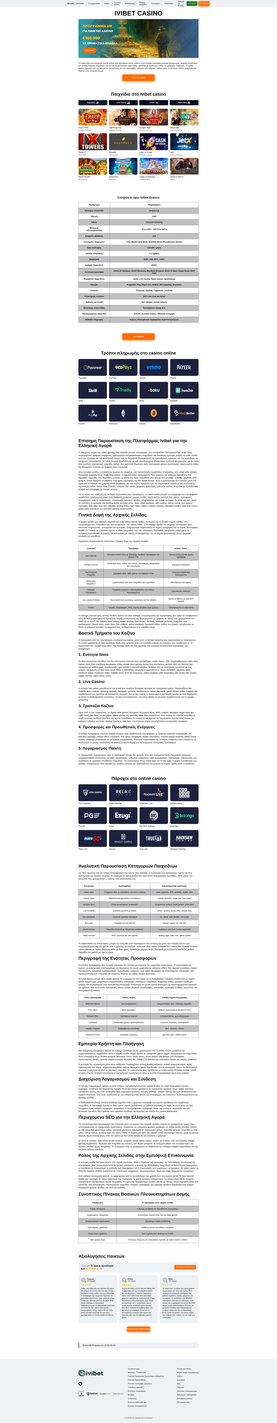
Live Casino (121, 102)
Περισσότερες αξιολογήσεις (138, 1329)
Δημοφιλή (91, 102)
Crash (152, 102)
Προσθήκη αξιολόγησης (185, 1267)
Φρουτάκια (182, 102)
